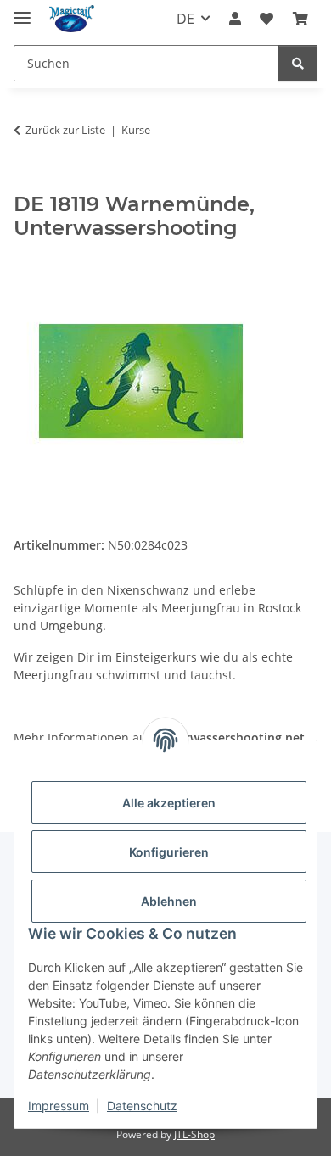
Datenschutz (142, 1105)
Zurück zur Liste (65, 129)
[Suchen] (297, 63)
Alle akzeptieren (169, 803)
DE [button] (185, 18)
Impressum (58, 1105)
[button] (235, 19)
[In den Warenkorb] (27, 183)
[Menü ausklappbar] (22, 10)
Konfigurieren (169, 852)
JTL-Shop (194, 1134)
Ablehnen (169, 901)
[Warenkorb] (300, 19)
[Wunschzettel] (266, 19)
